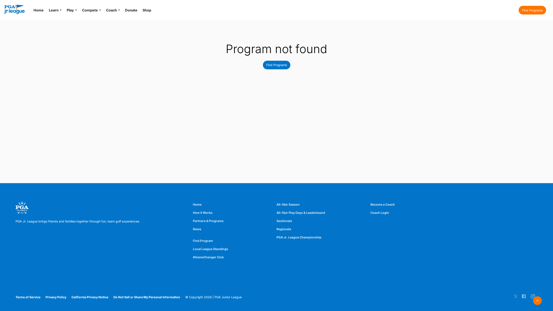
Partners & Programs (208, 221)
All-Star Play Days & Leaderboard (300, 212)
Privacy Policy (56, 297)
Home (197, 204)
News (197, 229)
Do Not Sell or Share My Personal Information (146, 297)
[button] (532, 10)
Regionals (283, 229)
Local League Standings (210, 249)
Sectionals (284, 221)
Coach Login (379, 212)
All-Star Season (288, 204)
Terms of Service (28, 297)
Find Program (203, 241)
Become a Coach (382, 204)
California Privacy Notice (90, 297)
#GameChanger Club (208, 257)
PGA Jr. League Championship (298, 237)
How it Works (203, 212)
